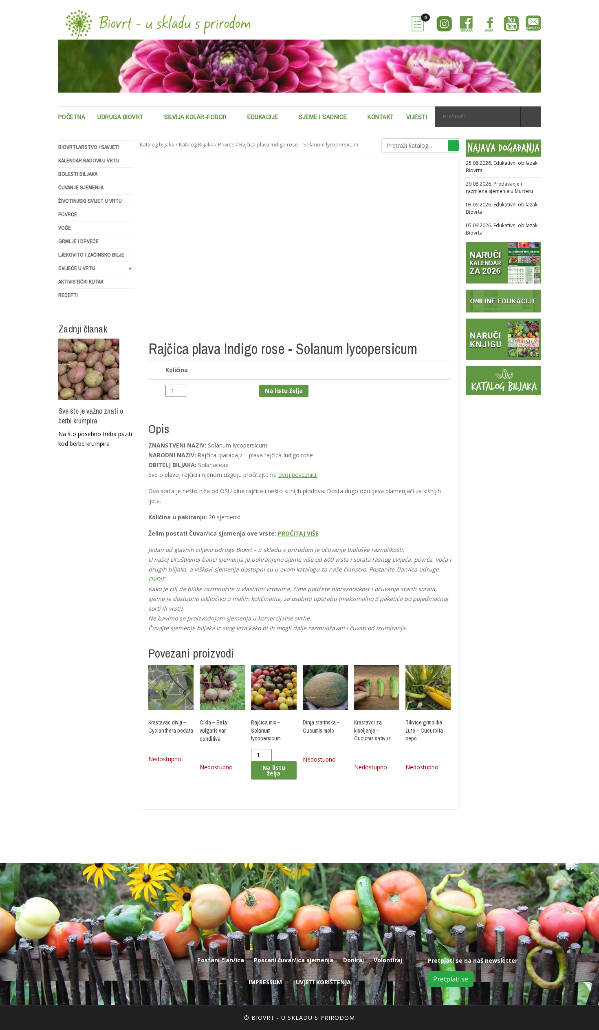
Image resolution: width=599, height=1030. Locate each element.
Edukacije (262, 116)
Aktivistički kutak (81, 281)
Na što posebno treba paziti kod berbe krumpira (95, 438)
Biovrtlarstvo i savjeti (88, 147)
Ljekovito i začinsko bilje (91, 254)
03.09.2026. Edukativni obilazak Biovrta (501, 208)
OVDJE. (157, 579)
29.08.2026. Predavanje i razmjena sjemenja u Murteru (499, 187)
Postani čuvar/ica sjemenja (293, 960)
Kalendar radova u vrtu (88, 160)
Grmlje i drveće (78, 241)
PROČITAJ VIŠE (298, 533)
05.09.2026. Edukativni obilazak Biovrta (501, 229)
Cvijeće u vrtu (95, 268)
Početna (72, 116)
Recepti (68, 295)
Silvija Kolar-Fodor (195, 116)
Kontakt (381, 116)
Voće (64, 227)
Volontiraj (388, 960)
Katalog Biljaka (196, 144)
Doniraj (353, 960)
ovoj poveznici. (297, 474)
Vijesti (416, 116)
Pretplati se (450, 979)
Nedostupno (164, 759)
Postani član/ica (220, 960)
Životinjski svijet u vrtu (90, 200)
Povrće (67, 214)
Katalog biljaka (157, 144)
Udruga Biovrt (120, 116)
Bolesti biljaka (77, 174)
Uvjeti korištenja (323, 982)
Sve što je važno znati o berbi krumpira (90, 416)
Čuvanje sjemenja (81, 187)
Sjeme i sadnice (323, 116)
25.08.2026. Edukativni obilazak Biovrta (501, 166)
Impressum (265, 982)
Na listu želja (284, 390)
